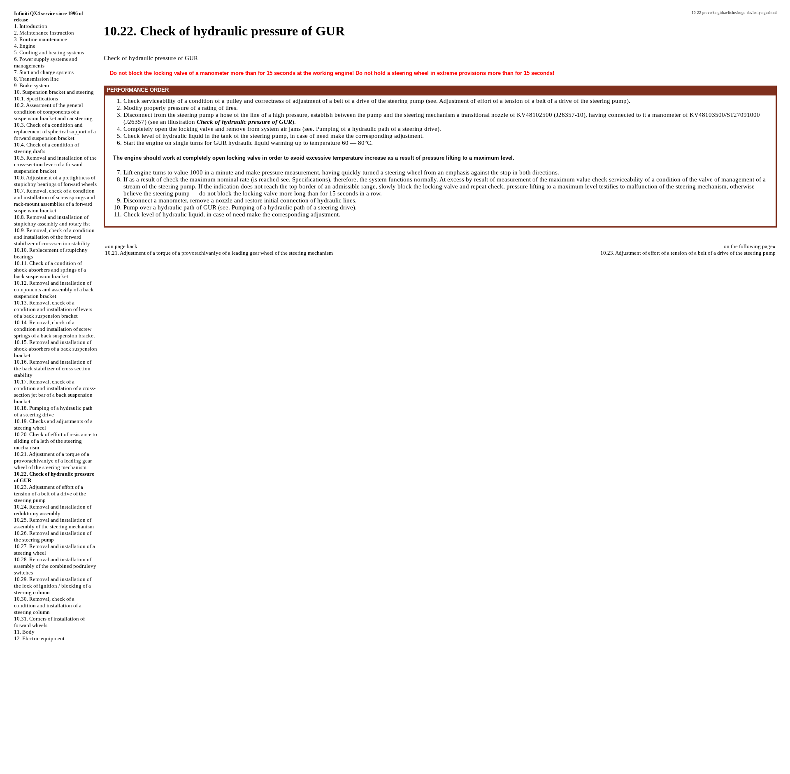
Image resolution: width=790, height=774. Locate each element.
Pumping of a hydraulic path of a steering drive (376, 129)
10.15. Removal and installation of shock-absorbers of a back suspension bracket (55, 348)
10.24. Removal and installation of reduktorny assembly (52, 510)
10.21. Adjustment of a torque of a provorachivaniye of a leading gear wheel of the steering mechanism (53, 460)
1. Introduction (30, 26)
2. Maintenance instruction (44, 33)
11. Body (24, 632)
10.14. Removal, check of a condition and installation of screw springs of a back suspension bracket (54, 329)
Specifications (310, 179)
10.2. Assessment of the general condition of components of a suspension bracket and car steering (53, 111)
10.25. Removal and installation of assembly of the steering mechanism (54, 523)
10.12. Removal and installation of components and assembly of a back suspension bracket (54, 289)
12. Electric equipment (39, 638)
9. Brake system (31, 85)
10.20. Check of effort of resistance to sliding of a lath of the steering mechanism (55, 441)
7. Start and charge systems (44, 72)
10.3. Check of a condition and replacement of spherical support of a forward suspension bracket (55, 131)
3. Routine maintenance (40, 39)
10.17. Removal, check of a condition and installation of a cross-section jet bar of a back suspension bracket (54, 391)
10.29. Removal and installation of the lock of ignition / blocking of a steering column (52, 585)
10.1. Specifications (36, 98)
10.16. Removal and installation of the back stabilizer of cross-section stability (52, 368)
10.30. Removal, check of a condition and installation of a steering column (47, 605)
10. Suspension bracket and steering (54, 92)
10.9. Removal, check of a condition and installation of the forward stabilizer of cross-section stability (54, 236)
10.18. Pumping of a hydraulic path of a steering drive (53, 411)
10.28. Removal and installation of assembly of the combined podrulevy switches (55, 566)
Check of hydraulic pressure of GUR (244, 122)
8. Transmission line (36, 79)
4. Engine (24, 46)
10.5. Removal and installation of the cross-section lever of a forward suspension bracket (55, 164)
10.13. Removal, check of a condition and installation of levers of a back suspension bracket (53, 309)
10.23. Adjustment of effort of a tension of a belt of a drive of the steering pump (50, 493)
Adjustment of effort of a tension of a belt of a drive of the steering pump (533, 101)
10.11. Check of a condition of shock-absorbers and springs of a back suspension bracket (50, 269)
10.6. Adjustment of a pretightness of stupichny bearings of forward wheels (55, 180)
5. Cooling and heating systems (49, 52)
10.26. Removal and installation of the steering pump (52, 536)
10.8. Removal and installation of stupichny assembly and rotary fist (52, 220)
